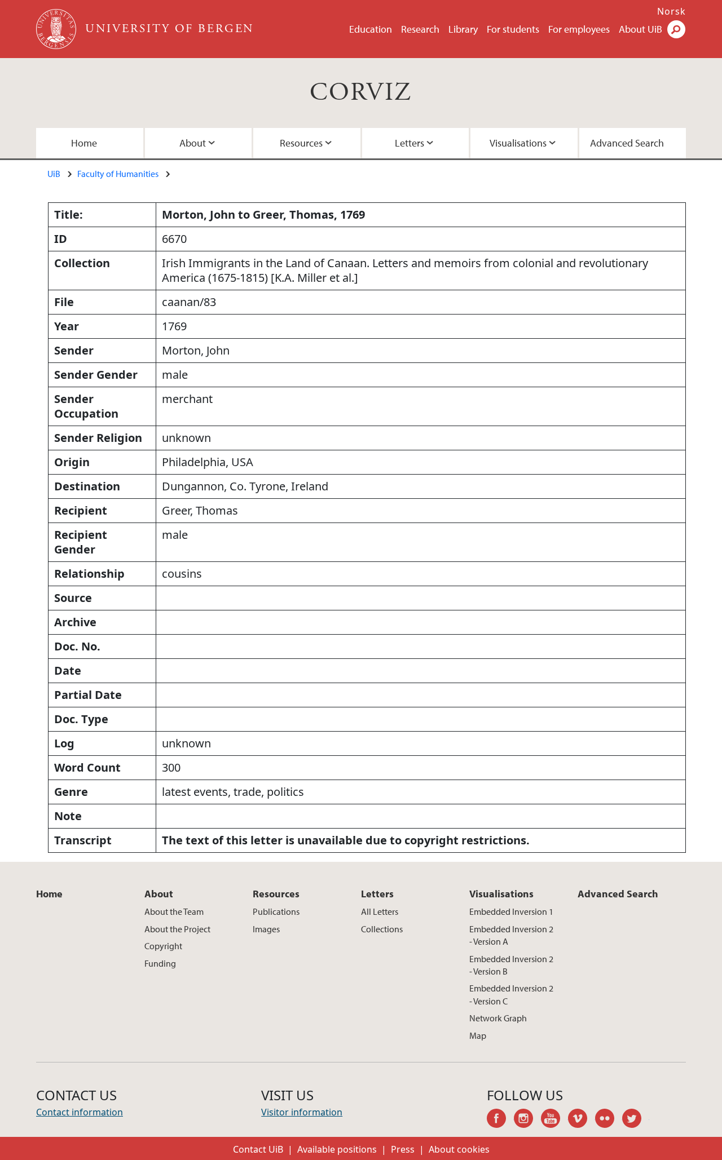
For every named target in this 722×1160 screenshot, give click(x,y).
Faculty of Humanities (118, 173)
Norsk (671, 11)
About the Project (177, 929)
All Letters (379, 911)
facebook (500, 1120)
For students (513, 29)
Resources (301, 142)
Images (266, 929)
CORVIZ (361, 93)
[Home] (57, 29)
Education (370, 29)
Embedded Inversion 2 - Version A (511, 935)
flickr (608, 1120)
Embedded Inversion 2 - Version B (511, 965)
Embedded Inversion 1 (511, 911)
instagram (527, 1120)
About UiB (640, 29)
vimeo (581, 1120)
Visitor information (301, 1112)
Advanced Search (627, 142)
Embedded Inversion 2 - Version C (511, 994)
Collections (382, 929)
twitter (635, 1120)
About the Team (174, 911)
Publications (276, 911)
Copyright (163, 945)
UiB (53, 173)
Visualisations (518, 142)
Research (420, 29)
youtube (554, 1120)
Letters (409, 142)
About (192, 142)
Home (84, 142)
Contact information (79, 1112)
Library (463, 29)
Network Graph (498, 1018)
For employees (579, 29)
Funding (160, 963)
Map (477, 1035)
